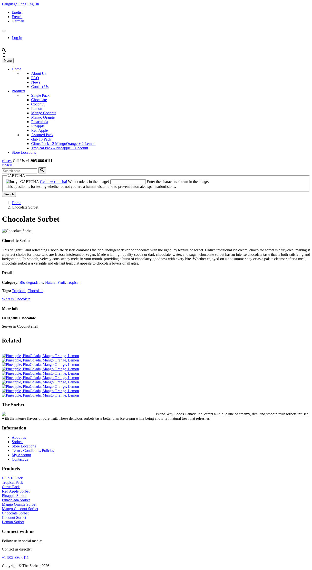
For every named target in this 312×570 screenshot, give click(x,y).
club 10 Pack (41, 139)
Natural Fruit (55, 282)
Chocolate (39, 100)
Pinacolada (39, 122)
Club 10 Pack (12, 478)
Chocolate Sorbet (15, 513)
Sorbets (17, 442)
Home (16, 69)
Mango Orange (43, 117)
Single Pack (40, 95)
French (17, 17)
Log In (17, 38)
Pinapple (38, 126)
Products (18, 91)
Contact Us (40, 87)
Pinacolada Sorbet (16, 500)
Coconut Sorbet (14, 517)
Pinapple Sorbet (14, 496)
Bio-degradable (31, 282)
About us (19, 437)
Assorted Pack (42, 135)
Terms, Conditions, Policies (33, 450)
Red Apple (39, 130)
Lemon (36, 108)
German (18, 21)
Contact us (20, 459)
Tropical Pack (12, 482)
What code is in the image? (88, 182)
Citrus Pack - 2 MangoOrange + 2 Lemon (63, 144)
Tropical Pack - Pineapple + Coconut (59, 148)
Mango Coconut (43, 113)
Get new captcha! (53, 182)
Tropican (73, 282)
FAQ (35, 78)
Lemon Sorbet (13, 522)
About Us (38, 73)
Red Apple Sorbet (15, 491)
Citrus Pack (11, 487)
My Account (21, 455)
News (35, 82)
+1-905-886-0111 (15, 557)
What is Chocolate (16, 299)
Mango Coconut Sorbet (20, 509)
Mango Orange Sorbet (19, 504)
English (17, 12)
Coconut (37, 104)
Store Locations (24, 152)
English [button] (20, 4)
